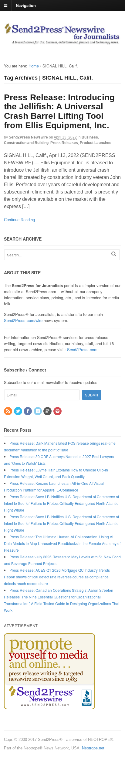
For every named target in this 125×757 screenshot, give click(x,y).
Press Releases (64, 143)
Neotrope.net (93, 748)
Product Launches (95, 143)
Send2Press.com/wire (23, 320)
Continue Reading (19, 220)
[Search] (113, 254)
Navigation (26, 5)
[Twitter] (18, 411)
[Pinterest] (57, 411)
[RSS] (8, 411)
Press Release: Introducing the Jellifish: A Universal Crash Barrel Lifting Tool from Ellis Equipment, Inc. (59, 111)
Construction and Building (26, 143)
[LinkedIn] (38, 411)
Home (34, 66)
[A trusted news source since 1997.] (62, 42)
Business (90, 137)
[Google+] (47, 411)
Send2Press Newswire (28, 137)
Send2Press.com (82, 349)
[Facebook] (28, 411)
